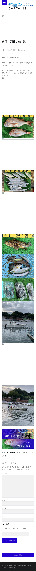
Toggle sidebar (18, 555)
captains (23, 50)
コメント (4, 473)
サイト (4, 516)
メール (4, 508)
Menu (4, 2)
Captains (17, 8)
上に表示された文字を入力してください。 (14, 528)
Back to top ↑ (12, 567)
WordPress (27, 565)
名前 (4, 500)
